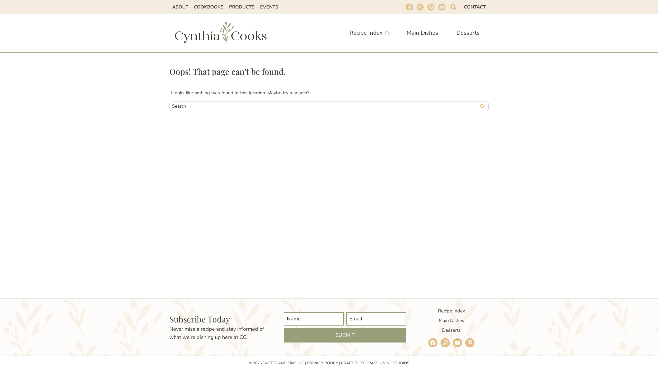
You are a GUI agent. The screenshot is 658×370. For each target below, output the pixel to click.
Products (241, 7)
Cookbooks (208, 7)
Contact (475, 7)
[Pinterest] (431, 7)
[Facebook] (409, 7)
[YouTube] (442, 7)
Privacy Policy (322, 363)
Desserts (468, 33)
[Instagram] (420, 7)
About (180, 7)
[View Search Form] (453, 7)
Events (269, 7)
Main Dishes (422, 33)
